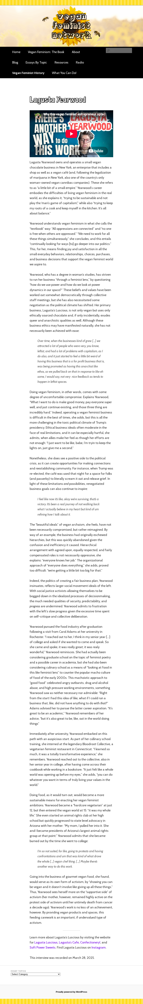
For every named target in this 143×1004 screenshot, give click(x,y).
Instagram (99, 947)
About (76, 52)
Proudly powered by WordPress (71, 992)
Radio (80, 62)
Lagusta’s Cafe (69, 942)
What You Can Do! (64, 73)
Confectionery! (90, 942)
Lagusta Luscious (46, 942)
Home (16, 52)
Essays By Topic (36, 62)
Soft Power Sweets (42, 947)
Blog (15, 62)
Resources (61, 62)
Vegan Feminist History (28, 73)
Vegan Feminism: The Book (46, 52)
